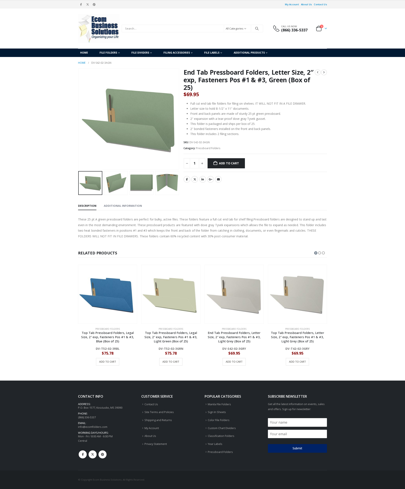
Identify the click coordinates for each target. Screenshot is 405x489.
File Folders (108, 52)
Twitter (194, 179)
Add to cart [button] (107, 361)
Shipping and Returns (158, 420)
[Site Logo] (99, 28)
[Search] (257, 28)
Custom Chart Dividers (222, 428)
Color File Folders (219, 420)
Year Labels (215, 444)
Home (84, 52)
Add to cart (229, 163)
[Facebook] (81, 4)
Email (218, 179)
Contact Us (320, 4)
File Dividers (140, 52)
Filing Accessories (176, 52)
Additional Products (249, 52)
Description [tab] (87, 206)
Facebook (187, 179)
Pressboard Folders (208, 148)
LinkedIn (202, 179)
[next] (324, 72)
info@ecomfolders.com (92, 427)
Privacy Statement (155, 444)
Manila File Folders (219, 404)
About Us (306, 4)
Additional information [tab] (123, 206)
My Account (292, 4)
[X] (87, 4)
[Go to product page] (107, 294)
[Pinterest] (94, 4)
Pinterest (102, 454)
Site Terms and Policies (159, 412)
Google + (210, 179)
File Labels (211, 52)
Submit (297, 448)
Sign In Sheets (217, 412)
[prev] (318, 72)
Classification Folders (221, 436)
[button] (79, 119)
